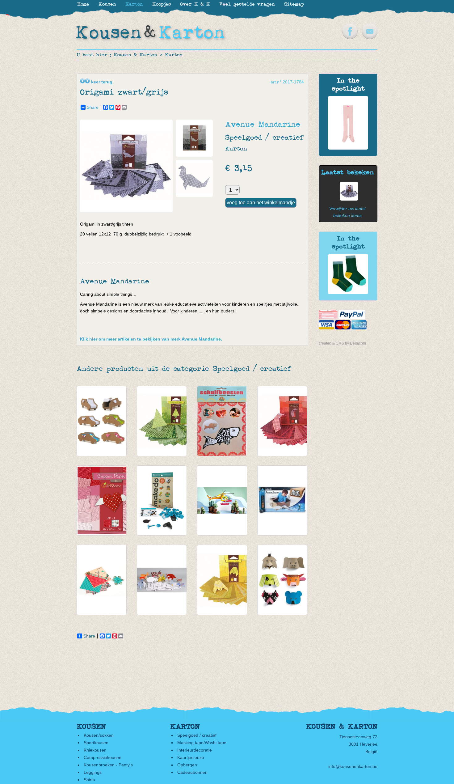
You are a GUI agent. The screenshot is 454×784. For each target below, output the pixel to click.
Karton (174, 55)
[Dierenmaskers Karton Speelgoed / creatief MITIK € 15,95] (282, 580)
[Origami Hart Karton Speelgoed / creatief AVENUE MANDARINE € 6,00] (102, 500)
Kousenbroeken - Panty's (108, 764)
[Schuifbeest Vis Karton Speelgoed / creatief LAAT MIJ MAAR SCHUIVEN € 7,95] (222, 421)
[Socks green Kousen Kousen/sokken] (348, 292)
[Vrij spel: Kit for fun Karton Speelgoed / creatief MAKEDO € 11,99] (162, 500)
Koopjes (161, 4)
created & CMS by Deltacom (342, 343)
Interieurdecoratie (194, 750)
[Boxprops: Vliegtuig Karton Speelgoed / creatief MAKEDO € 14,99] (282, 500)
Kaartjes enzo (190, 757)
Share (93, 107)
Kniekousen (95, 750)
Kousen (107, 4)
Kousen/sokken (99, 735)
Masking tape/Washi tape (201, 742)
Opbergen (187, 764)
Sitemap (294, 4)
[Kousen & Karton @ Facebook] (350, 37)
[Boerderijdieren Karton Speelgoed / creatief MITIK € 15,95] (162, 580)
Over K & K (195, 4)
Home (83, 4)
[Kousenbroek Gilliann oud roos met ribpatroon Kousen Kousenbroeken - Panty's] (348, 148)
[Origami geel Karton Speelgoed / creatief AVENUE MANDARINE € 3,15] (222, 580)
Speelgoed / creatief (196, 735)
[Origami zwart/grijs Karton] (347, 199)
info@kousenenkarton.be (352, 766)
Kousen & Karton (135, 55)
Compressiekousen (102, 757)
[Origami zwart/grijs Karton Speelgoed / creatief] (128, 210)
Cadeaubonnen (192, 772)
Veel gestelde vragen (247, 4)
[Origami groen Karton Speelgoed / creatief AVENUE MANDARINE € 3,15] (162, 421)
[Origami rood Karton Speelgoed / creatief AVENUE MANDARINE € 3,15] (282, 421)
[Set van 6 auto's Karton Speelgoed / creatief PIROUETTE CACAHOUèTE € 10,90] (102, 421)
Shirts (89, 779)
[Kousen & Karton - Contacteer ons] (369, 37)
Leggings (93, 772)
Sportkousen (96, 742)
